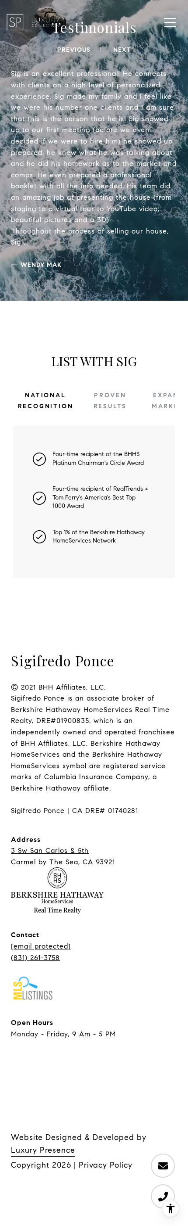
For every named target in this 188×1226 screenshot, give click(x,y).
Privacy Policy (105, 1165)
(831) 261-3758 (35, 957)
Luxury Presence (43, 1150)
